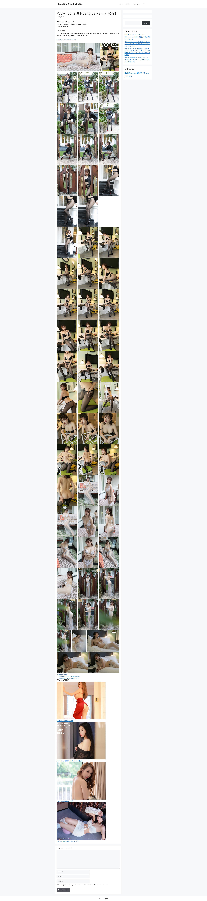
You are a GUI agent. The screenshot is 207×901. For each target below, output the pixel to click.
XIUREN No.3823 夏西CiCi (65, 721)
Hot (144, 4)
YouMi (65, 674)
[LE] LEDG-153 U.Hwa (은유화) (134, 34)
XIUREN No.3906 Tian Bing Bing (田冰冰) (70, 761)
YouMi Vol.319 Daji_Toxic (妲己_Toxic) (68, 678)
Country (135, 4)
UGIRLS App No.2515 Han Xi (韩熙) (68, 841)
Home (121, 4)
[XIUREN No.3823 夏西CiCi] (81, 719)
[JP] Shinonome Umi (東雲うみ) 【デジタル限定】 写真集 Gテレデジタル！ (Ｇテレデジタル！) (137, 60)
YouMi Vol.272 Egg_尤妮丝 (65, 801)
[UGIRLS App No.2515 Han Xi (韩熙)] (81, 839)
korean (128, 76)
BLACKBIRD (133, 73)
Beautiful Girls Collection (70, 4)
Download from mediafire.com (66, 40)
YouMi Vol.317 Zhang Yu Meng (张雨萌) (69, 676)
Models (128, 4)
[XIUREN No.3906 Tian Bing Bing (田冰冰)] (81, 759)
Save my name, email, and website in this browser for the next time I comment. (84, 885)
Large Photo (61, 71)
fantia (147, 73)
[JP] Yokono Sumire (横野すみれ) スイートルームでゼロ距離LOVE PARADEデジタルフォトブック (137, 44)
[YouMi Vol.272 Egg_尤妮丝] (81, 799)
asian (127, 72)
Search (146, 23)
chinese (141, 72)
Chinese (60, 674)
